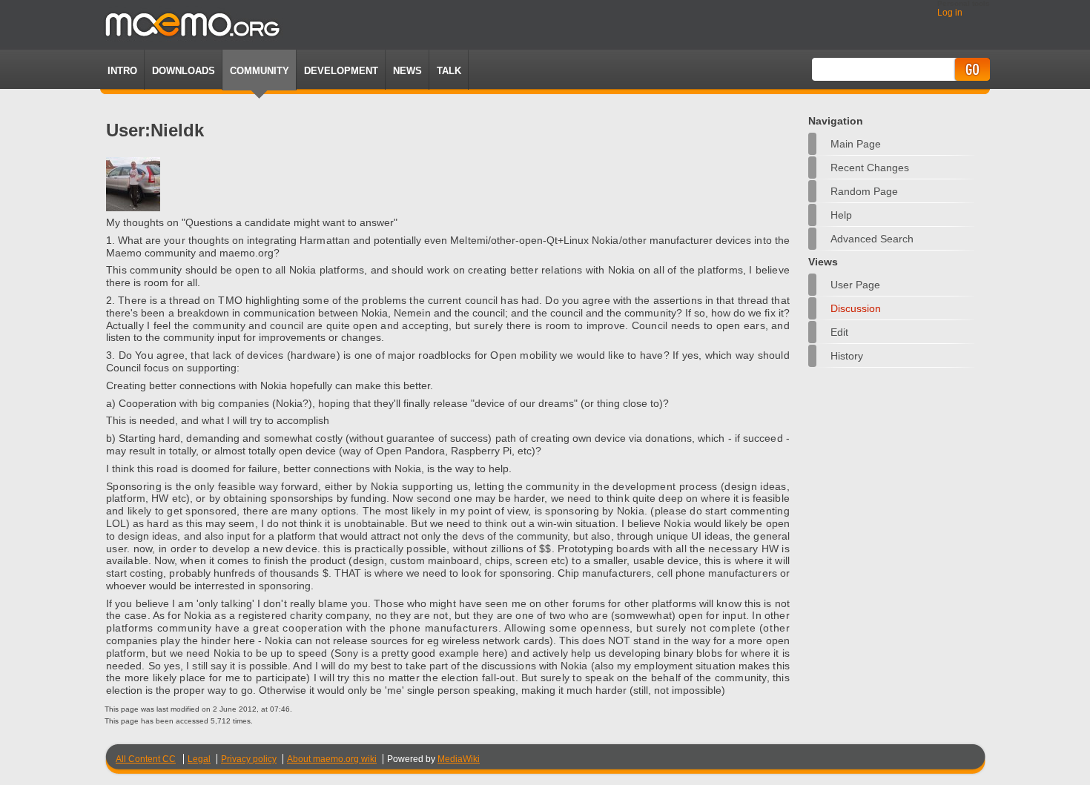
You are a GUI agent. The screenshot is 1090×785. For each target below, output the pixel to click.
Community (259, 70)
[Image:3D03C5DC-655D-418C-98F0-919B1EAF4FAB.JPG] (133, 207)
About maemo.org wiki (332, 759)
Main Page (855, 144)
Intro (122, 70)
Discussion (855, 308)
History (846, 356)
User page (855, 285)
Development (341, 70)
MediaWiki (458, 759)
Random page (864, 191)
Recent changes (869, 167)
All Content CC (146, 759)
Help (841, 215)
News (407, 70)
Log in (949, 12)
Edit (839, 332)
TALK (449, 70)
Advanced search (872, 239)
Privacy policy (249, 759)
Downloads (183, 70)
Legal (199, 759)
